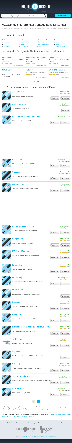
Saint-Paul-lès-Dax (43, 42)
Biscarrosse (7, 40)
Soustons (58, 40)
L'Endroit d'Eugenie (20, 251)
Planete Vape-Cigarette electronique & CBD (31, 326)
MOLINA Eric (7, 70)
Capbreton (6, 42)
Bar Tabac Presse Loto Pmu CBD (26, 116)
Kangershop (17, 238)
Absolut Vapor (18, 91)
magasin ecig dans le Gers (47, 409)
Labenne (23, 40)
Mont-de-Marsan (26, 42)
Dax (5, 44)
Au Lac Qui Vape (19, 104)
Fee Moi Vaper (54, 57)
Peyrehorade (24, 46)
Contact (43, 436)
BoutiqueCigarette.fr (36, 7)
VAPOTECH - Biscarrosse (22, 376)
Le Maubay (17, 277)
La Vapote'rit (17, 265)
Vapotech (16, 351)
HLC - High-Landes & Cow (23, 226)
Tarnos (57, 42)
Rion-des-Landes (43, 40)
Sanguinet (41, 46)
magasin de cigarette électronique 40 (23, 416)
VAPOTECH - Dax (19, 388)
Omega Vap (17, 314)
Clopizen (16, 172)
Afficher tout (36, 81)
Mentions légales (36, 436)
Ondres (23, 44)
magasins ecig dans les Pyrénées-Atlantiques (24, 409)
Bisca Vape (6, 57)
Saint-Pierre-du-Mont (44, 44)
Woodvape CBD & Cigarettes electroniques (36, 58)
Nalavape (16, 302)
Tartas (57, 44)
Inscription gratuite (51, 436)
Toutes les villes (60, 46)
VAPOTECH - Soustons (57, 70)
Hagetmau (6, 46)
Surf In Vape (30, 70)
